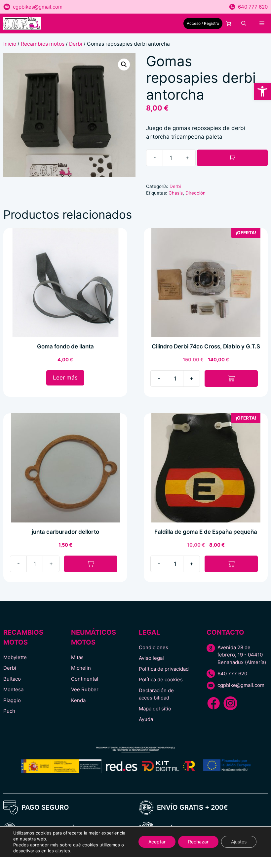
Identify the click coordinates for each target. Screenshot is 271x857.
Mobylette (15, 657)
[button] (262, 91)
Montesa (13, 689)
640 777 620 (253, 7)
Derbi (75, 44)
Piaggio (12, 700)
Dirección (195, 193)
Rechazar (198, 841)
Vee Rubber (84, 689)
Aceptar (157, 841)
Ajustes (239, 841)
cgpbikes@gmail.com (37, 7)
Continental (84, 679)
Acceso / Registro (203, 23)
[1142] (232, 158)
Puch (9, 711)
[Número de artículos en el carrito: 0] (228, 23)
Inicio (9, 44)
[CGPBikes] (22, 23)
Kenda (78, 700)
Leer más (65, 377)
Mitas (77, 657)
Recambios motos (42, 44)
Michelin (81, 668)
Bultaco (12, 679)
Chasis (176, 193)
